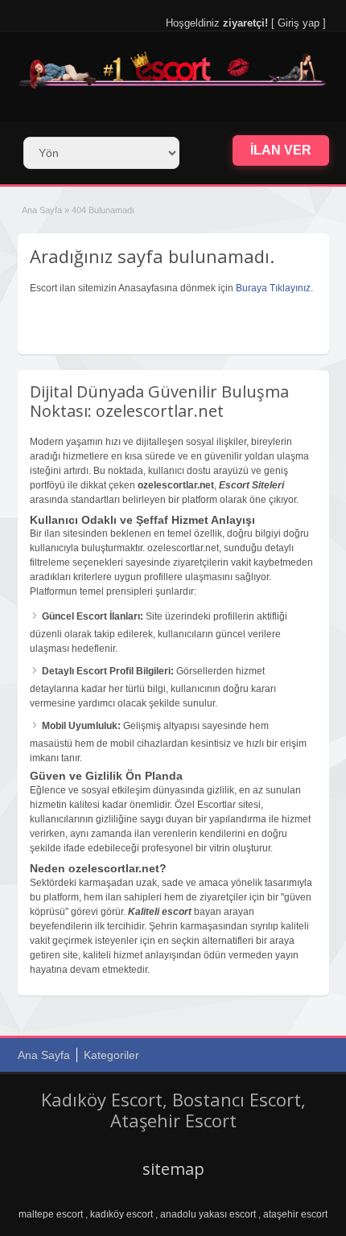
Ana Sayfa (42, 210)
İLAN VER (280, 150)
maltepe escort (51, 1214)
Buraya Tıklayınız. (274, 288)
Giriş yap (298, 23)
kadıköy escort (121, 1214)
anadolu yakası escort (208, 1214)
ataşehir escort (295, 1214)
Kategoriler (111, 1055)
